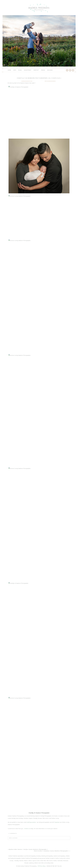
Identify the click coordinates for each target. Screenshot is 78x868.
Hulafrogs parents (31, 822)
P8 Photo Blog (41, 866)
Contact (36, 70)
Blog (20, 70)
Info (14, 70)
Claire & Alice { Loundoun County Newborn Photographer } (51, 851)
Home (9, 70)
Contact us (27, 828)
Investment (27, 70)
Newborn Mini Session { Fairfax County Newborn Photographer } (28, 849)
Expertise (57, 822)
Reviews (50, 70)
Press (43, 70)
